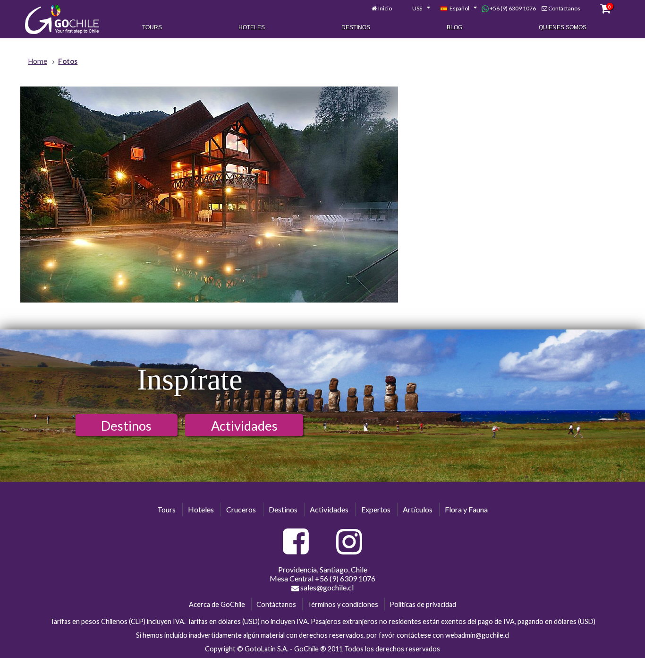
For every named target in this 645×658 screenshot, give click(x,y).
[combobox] (416, 8)
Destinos (355, 27)
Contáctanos (564, 8)
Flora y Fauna (466, 509)
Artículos (418, 509)
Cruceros (241, 509)
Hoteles (251, 27)
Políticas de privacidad (423, 604)
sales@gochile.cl (326, 587)
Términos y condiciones (342, 604)
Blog (454, 27)
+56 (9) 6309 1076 (512, 8)
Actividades (244, 425)
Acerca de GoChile (217, 604)
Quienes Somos (562, 27)
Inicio (385, 8)
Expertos (375, 509)
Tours (152, 27)
